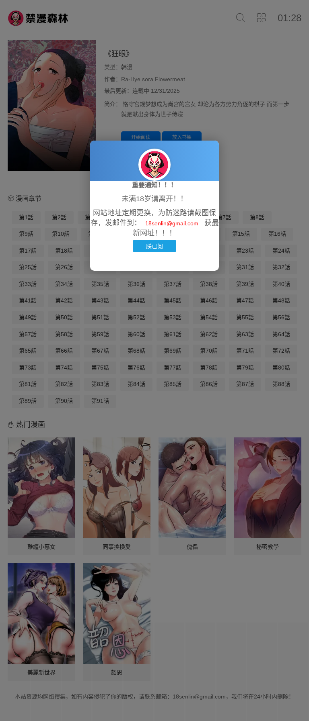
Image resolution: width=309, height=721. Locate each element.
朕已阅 (154, 246)
